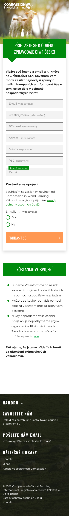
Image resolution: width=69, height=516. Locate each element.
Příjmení (23, 126)
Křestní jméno (27, 115)
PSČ (19, 160)
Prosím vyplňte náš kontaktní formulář (27, 441)
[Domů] (18, 6)
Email (21, 103)
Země (18, 168)
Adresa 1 (22, 137)
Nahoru (11, 403)
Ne (13, 224)
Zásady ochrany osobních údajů (22, 497)
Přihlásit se (17, 238)
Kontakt (8, 459)
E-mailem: (21, 211)
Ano (14, 217)
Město (20, 149)
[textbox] (34, 172)
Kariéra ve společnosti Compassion (24, 468)
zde (36, 336)
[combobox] (34, 172)
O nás (6, 463)
